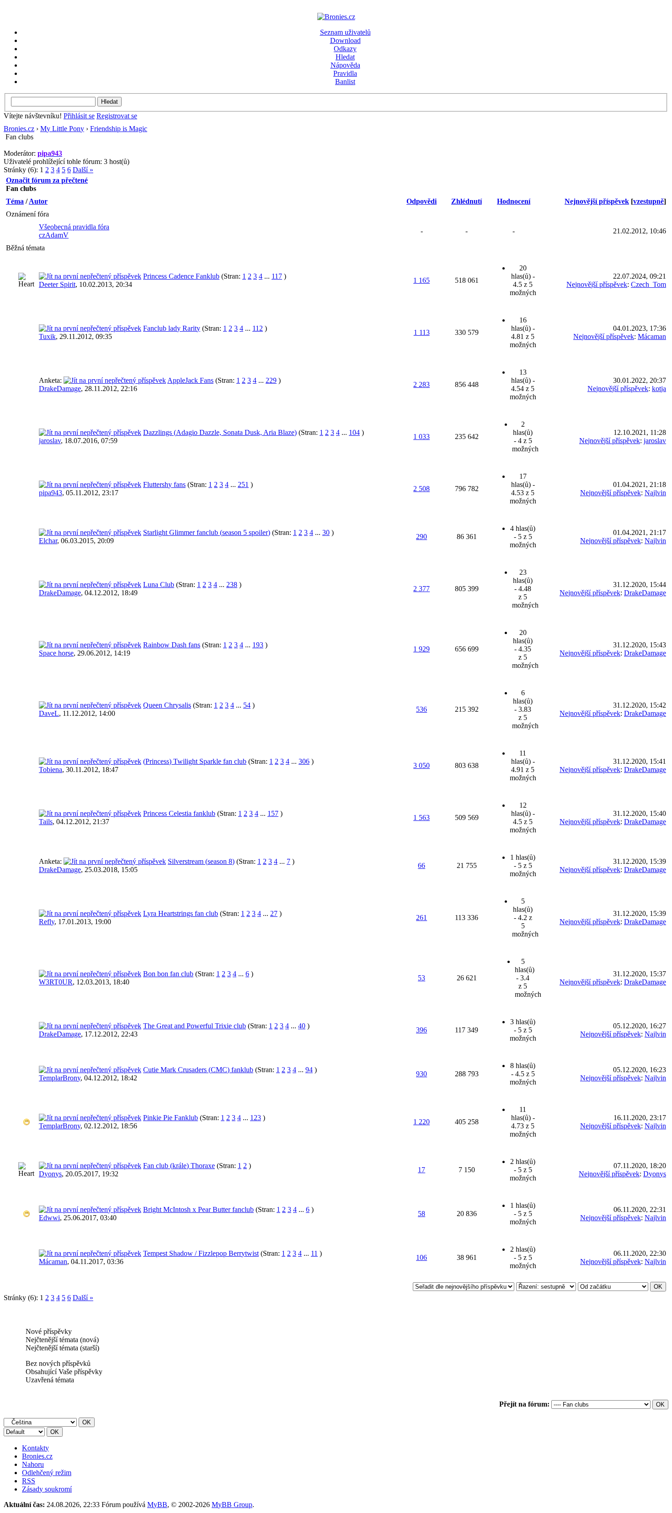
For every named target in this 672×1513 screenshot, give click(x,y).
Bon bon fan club (168, 974)
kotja (659, 388)
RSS (28, 1481)
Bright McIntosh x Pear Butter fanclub (198, 1209)
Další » (83, 170)
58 (421, 1213)
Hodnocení (513, 201)
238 (231, 584)
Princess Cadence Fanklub (181, 276)
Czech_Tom (648, 284)
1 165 (421, 280)
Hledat (345, 57)
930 (421, 1074)
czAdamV (54, 235)
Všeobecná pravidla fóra (74, 227)
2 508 (421, 488)
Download (345, 40)
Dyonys (50, 1174)
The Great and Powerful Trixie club (194, 1026)
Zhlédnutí (466, 201)
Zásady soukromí (47, 1489)
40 (301, 1026)
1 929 (421, 649)
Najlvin (655, 493)
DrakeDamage (60, 388)
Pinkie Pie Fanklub (170, 1118)
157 (272, 813)
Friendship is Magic (118, 128)
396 (421, 1030)
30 (326, 532)
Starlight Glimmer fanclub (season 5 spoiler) (206, 532)
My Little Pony (62, 128)
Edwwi (49, 1218)
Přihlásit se (79, 116)
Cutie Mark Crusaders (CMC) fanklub (198, 1070)
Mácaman (652, 336)
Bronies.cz (19, 128)
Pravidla (345, 73)
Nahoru (33, 1464)
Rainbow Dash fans (171, 645)
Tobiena (50, 769)
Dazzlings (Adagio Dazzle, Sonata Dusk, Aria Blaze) (220, 432)
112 (257, 328)
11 (314, 1253)
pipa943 (50, 493)
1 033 (421, 436)
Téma (15, 201)
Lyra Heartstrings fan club (180, 913)
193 (257, 645)
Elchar (48, 541)
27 (273, 913)
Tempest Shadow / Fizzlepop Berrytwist (201, 1253)
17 (421, 1170)
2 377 (421, 589)
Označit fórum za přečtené (47, 180)
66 (421, 865)
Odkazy (345, 49)
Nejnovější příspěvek (597, 201)
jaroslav (50, 440)
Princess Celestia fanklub (179, 813)
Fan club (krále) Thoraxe (179, 1165)
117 (277, 276)
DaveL (49, 713)
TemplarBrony (59, 1078)
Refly (46, 922)
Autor (38, 201)
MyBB (157, 1504)
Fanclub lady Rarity (171, 328)
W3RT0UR (56, 982)
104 (354, 432)
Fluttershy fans (164, 484)
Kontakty (35, 1448)
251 (243, 484)
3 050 (421, 765)
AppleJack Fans (190, 380)
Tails (46, 821)
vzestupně (648, 201)
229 (271, 380)
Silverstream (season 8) (201, 861)
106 (421, 1257)
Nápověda (345, 65)
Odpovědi (421, 201)
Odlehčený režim (46, 1472)
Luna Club (158, 584)
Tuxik (47, 336)
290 (421, 536)
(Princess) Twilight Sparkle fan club (194, 761)
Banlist (345, 81)
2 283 (421, 384)
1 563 (421, 817)
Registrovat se (116, 116)
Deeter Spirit (57, 284)
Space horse (56, 653)
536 (421, 709)
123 (255, 1118)
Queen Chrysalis (167, 705)
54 (247, 705)
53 (421, 978)
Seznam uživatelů (345, 32)
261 (421, 917)
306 (304, 761)
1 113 (422, 332)
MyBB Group (232, 1504)
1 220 (421, 1122)
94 (309, 1070)
